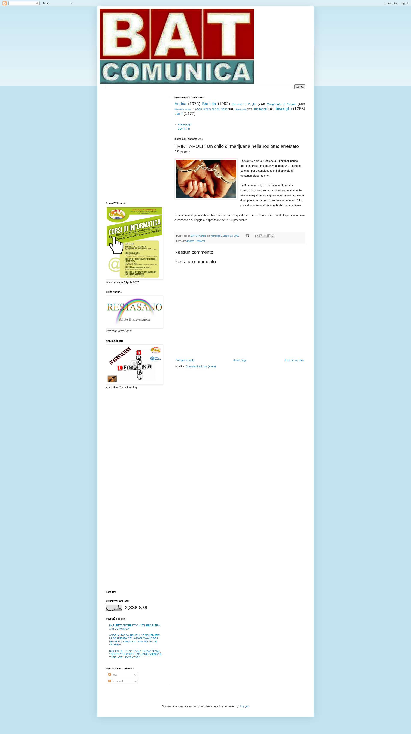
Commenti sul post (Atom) (201, 366)
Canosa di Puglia (244, 104)
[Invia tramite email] (257, 236)
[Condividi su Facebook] (269, 236)
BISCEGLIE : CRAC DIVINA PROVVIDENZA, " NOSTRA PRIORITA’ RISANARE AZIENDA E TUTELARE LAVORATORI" (135, 654)
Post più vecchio (294, 360)
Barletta (209, 103)
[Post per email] (247, 235)
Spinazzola (240, 109)
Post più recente (185, 360)
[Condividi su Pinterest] (273, 236)
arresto (190, 241)
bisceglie (284, 108)
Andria (180, 103)
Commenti (117, 681)
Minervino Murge (182, 109)
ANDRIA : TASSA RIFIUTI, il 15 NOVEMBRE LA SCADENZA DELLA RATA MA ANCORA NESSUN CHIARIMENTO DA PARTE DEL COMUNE (134, 640)
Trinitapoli (260, 109)
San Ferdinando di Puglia (212, 109)
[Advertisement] (224, 381)
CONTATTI (184, 128)
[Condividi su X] (265, 236)
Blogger (243, 706)
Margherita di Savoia (281, 104)
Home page (184, 124)
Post (114, 674)
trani (178, 113)
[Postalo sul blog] (261, 236)
